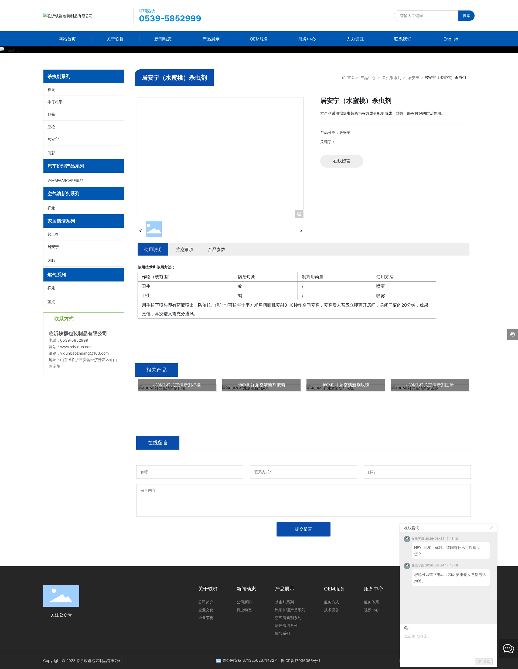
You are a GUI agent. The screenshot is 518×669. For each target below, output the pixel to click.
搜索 (466, 15)
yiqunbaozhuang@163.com (84, 353)
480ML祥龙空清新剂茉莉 (261, 385)
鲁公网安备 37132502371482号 (250, 660)
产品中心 (368, 77)
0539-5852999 (170, 18)
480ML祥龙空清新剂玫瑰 (345, 385)
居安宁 (413, 77)
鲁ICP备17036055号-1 (300, 660)
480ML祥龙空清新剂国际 (430, 385)
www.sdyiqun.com (76, 346)
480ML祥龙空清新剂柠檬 (177, 385)
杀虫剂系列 (391, 77)
